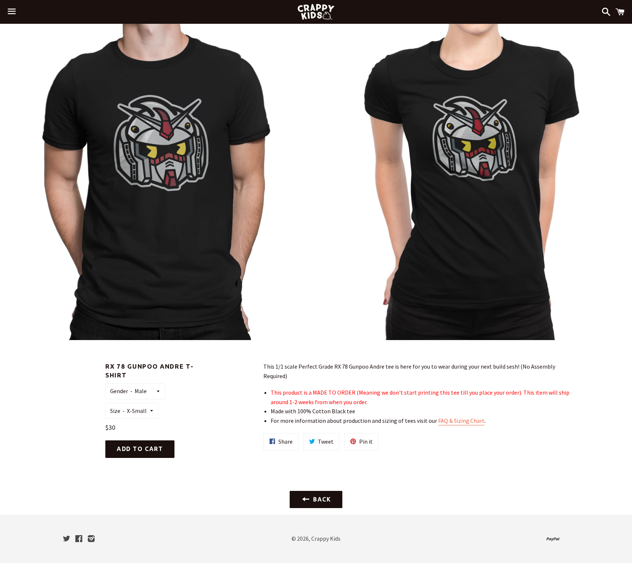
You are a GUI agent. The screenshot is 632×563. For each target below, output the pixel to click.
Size (115, 410)
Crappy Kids (326, 538)
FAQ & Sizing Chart (461, 420)
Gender (119, 391)
